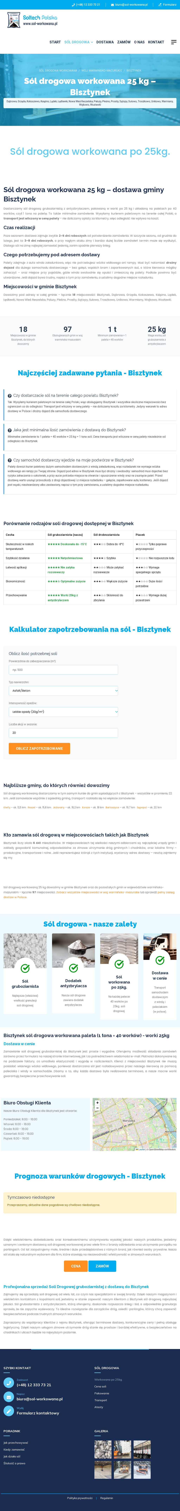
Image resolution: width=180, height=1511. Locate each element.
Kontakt (156, 42)
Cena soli (100, 1386)
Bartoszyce (112, 807)
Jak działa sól (12, 1456)
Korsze (86, 807)
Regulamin (106, 1498)
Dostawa (105, 42)
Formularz (169, 4)
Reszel (31, 807)
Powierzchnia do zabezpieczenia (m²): (32, 661)
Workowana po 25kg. (108, 1379)
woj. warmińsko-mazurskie (102, 70)
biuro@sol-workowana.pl (131, 4)
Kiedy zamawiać (14, 1449)
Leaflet (141, 1149)
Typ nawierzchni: (19, 682)
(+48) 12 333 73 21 (87, 4)
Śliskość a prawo (14, 1463)
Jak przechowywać (16, 1442)
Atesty (98, 1407)
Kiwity (7, 807)
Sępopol (142, 807)
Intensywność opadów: (23, 703)
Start (55, 42)
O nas (139, 42)
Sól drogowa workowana (58, 70)
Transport (100, 1400)
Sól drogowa (76, 42)
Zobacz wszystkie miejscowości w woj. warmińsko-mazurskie (98, 892)
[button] (97, 1102)
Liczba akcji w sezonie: (23, 724)
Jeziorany (59, 807)
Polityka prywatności (79, 1498)
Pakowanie (101, 1393)
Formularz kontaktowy (38, 1413)
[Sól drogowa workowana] (30, 20)
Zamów (124, 42)
